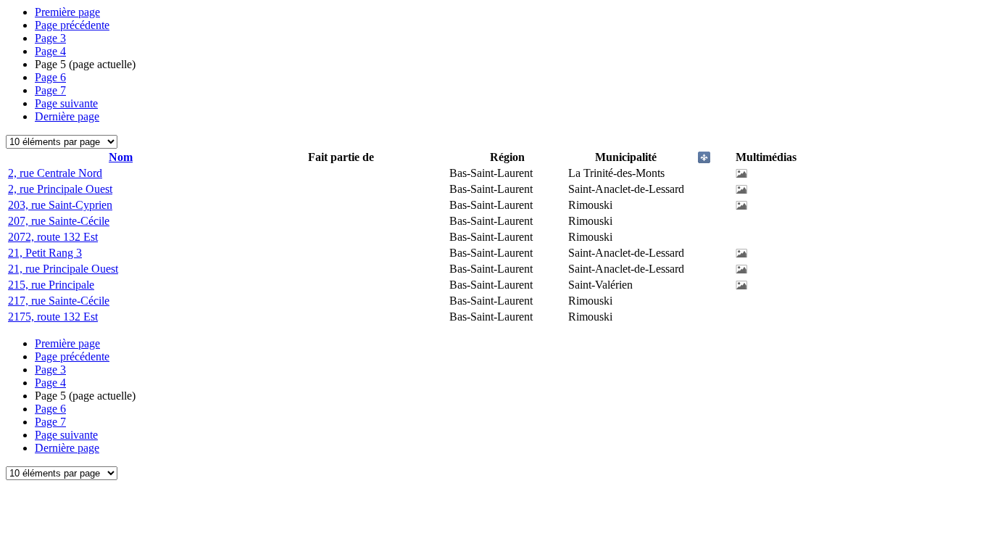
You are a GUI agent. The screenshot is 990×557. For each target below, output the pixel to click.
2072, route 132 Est (53, 237)
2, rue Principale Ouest (60, 189)
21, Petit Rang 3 (45, 253)
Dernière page (67, 116)
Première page (67, 12)
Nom (121, 157)
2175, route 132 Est (53, 316)
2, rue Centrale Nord (55, 173)
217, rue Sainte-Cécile (58, 300)
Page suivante (66, 103)
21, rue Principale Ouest (63, 269)
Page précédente (72, 25)
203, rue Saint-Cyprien (60, 205)
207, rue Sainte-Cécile (58, 221)
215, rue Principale (51, 284)
